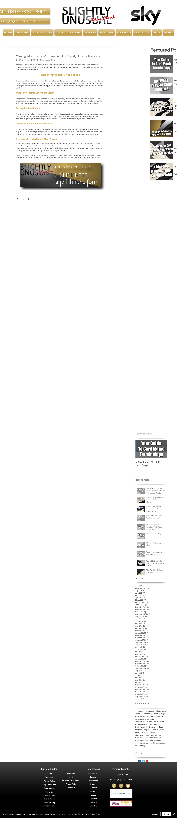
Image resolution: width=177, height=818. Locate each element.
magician (138, 730)
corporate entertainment (144, 719)
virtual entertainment (153, 738)
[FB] (114, 786)
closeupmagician (157, 716)
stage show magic (142, 735)
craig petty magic (155, 724)
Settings (155, 814)
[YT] (128, 786)
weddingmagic (140, 746)
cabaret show (161, 711)
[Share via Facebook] (17, 199)
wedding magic (160, 740)
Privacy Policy (95, 814)
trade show (139, 738)
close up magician (142, 716)
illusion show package (154, 727)
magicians (147, 730)
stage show (150, 732)
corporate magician (156, 722)
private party (140, 732)
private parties (158, 730)
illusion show (140, 727)
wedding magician (142, 743)
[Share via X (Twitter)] (23, 199)
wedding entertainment (144, 740)
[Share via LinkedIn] (29, 199)
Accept (166, 814)
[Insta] (121, 786)
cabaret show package (144, 714)
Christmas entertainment (144, 711)
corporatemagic (141, 724)
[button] (90, 32)
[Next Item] (163, 449)
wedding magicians (158, 743)
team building (156, 735)
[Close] (174, 814)
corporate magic (141, 722)
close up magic (159, 714)
